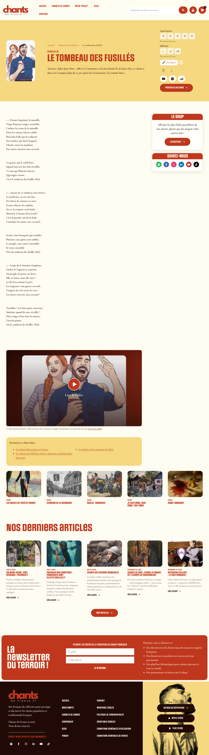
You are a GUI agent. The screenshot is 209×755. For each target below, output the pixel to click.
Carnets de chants (61, 6)
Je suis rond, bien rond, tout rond (136, 504)
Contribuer (67, 721)
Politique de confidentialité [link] (105, 749)
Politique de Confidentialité (110, 714)
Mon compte (68, 707)
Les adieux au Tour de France (20, 503)
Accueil (43, 6)
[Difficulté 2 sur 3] (170, 51)
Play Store (178, 728)
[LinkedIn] (181, 164)
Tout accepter (151, 740)
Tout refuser (170, 740)
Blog (96, 6)
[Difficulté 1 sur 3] (163, 51)
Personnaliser (188, 740)
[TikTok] (196, 164)
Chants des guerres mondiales (103, 572)
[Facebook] (166, 164)
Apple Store (177, 718)
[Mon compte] (193, 10)
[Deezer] (181, 79)
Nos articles (102, 612)
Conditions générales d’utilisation (114, 728)
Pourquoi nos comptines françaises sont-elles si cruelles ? (59, 575)
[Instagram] (174, 164)
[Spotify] (172, 79)
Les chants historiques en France (32, 449)
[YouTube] (163, 79)
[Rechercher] (183, 10)
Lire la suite (11, 597)
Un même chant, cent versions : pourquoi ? (17, 574)
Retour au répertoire (174, 707)
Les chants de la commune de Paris (95, 449)
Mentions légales (105, 707)
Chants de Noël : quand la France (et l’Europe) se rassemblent (144, 574)
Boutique (43, 14)
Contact (101, 700)
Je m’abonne (100, 668)
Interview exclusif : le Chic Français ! (177, 574)
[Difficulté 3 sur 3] (177, 51)
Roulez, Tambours (96, 503)
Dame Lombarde (176, 503)
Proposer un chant (174, 87)
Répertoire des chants (68, 45)
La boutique (175, 141)
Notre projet (81, 6)
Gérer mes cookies (95, 429)
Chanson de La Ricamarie (59, 503)
